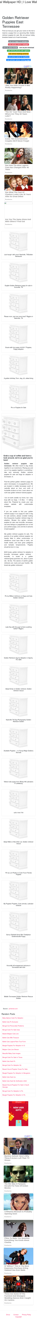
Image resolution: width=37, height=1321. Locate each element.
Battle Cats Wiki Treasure (10, 1038)
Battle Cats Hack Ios (9, 1077)
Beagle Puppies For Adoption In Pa (13, 1095)
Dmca (8, 1315)
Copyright (18, 1317)
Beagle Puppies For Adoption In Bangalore (16, 1073)
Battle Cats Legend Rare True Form (14, 1041)
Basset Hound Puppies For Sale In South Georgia (15, 1086)
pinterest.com (13, 1009)
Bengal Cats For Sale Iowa (11, 1030)
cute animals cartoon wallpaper (18, 44)
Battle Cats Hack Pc (8, 1061)
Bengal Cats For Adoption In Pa (12, 1091)
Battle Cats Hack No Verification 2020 (14, 1081)
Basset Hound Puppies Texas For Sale (15, 1069)
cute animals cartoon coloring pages (18, 60)
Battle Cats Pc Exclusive (10, 1022)
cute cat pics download (26, 47)
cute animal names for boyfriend (18, 57)
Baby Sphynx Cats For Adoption (12, 1018)
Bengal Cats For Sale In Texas (12, 1057)
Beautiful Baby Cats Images (11, 1053)
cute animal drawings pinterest (18, 54)
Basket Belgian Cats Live (10, 1034)
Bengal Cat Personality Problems (13, 1026)
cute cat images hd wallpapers (18, 41)
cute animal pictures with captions (18, 51)
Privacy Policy (26, 1315)
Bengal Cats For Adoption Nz (11, 1065)
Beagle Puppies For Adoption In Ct (13, 1045)
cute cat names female (10, 47)
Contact (15, 1315)
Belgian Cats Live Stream (10, 1049)
